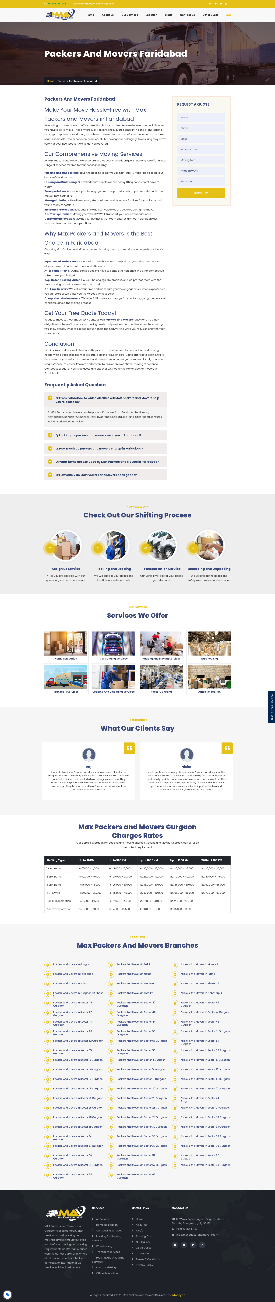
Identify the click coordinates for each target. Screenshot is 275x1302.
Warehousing (104, 1246)
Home (90, 15)
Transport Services (108, 1252)
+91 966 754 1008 (186, 1229)
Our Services (129, 15)
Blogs (168, 15)
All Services (103, 1219)
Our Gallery (143, 1242)
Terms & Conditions (148, 1259)
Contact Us (187, 15)
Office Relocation (107, 1273)
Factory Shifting (106, 1267)
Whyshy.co (178, 1295)
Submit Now (201, 193)
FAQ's (139, 1230)
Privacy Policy (144, 1265)
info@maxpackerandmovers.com (197, 1235)
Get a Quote (211, 15)
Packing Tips (144, 1236)
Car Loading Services (109, 1230)
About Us (108, 15)
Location (151, 15)
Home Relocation (107, 1225)
